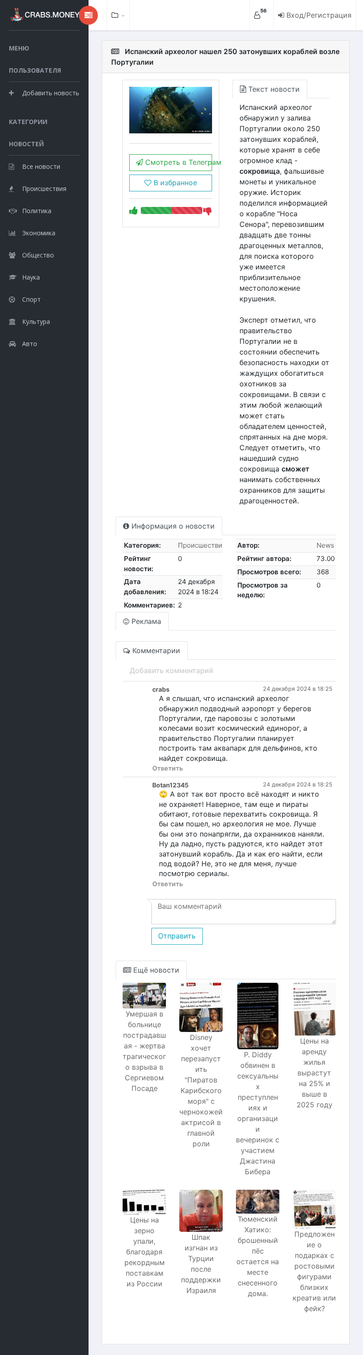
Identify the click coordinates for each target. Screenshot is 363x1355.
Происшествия (44, 188)
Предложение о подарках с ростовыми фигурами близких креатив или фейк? (314, 1271)
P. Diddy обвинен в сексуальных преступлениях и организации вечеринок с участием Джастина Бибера (257, 1113)
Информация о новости (172, 526)
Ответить (167, 768)
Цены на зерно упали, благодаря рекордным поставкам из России (144, 1251)
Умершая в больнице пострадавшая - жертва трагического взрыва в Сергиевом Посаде (144, 1051)
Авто (29, 343)
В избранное (174, 182)
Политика (36, 210)
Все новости (41, 166)
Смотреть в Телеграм (177, 162)
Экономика (38, 233)
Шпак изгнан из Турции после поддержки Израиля (201, 1264)
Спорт (31, 299)
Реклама (145, 621)
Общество (38, 255)
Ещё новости (155, 970)
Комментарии (155, 650)
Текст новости (273, 89)
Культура (36, 321)
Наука (31, 277)
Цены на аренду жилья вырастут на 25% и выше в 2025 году (314, 1072)
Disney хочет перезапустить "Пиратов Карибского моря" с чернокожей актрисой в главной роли (201, 1090)
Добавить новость (50, 93)
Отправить (177, 935)
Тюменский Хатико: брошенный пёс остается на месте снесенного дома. (257, 1256)
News (325, 545)
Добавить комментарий (171, 670)
